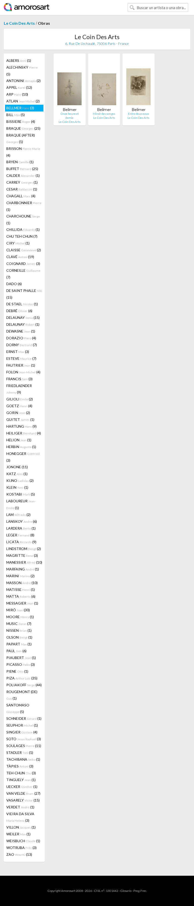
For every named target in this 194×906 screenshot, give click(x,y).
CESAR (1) (21, 189)
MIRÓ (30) (18, 610)
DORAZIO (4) (21, 338)
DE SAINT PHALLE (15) (24, 293)
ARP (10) (17, 94)
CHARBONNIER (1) (23, 206)
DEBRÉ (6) (19, 311)
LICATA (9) (21, 542)
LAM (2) (18, 514)
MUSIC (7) (18, 623)
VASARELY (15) (23, 800)
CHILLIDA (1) (23, 229)
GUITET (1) (20, 419)
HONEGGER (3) (23, 456)
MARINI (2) (20, 576)
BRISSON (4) (23, 151)
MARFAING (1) (22, 569)
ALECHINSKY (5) (22, 70)
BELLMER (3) (20, 108)
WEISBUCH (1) (23, 841)
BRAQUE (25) (23, 128)
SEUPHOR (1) (22, 725)
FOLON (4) (23, 372)
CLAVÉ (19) (20, 257)
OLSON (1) (19, 637)
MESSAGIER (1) (22, 603)
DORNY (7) (21, 345)
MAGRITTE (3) (22, 555)
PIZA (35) (21, 678)
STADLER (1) (19, 752)
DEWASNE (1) (20, 331)
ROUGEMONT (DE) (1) (21, 695)
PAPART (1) (19, 644)
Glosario (125, 891)
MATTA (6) (20, 596)
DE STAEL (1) (22, 304)
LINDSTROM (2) (23, 548)
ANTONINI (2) (23, 80)
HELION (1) (18, 440)
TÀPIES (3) (19, 766)
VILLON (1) (21, 827)
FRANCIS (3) (19, 379)
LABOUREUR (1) (21, 504)
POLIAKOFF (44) (24, 685)
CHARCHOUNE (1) (23, 219)
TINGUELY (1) (21, 780)
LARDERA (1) (21, 528)
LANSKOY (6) (21, 521)
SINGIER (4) (21, 732)
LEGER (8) (20, 535)
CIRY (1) (18, 243)
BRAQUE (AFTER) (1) (20, 138)
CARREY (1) (22, 182)
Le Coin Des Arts (19, 23)
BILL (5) (15, 115)
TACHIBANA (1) (23, 759)
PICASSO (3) (20, 664)
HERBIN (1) (21, 447)
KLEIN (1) (17, 487)
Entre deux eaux (138, 114)
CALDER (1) (23, 175)
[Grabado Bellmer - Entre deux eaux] (138, 82)
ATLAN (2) (23, 101)
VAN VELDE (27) (23, 793)
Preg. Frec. (140, 891)
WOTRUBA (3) (21, 847)
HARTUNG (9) (21, 426)
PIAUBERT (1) (21, 657)
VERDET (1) (20, 807)
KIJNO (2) (20, 480)
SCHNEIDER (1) (23, 718)
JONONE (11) (17, 467)
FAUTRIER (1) (20, 365)
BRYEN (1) (20, 162)
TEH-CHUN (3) (21, 773)
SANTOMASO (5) (17, 708)
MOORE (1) (20, 617)
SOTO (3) (23, 739)
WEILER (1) (18, 834)
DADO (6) (14, 284)
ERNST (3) (17, 351)
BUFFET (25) (22, 169)
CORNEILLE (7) (23, 273)
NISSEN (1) (19, 630)
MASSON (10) (22, 583)
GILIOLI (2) (19, 399)
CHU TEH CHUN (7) (21, 236)
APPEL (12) (19, 87)
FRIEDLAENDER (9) (19, 388)
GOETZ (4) (19, 406)
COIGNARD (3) (23, 263)
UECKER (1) (21, 786)
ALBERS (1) (18, 60)
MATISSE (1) (20, 589)
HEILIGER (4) (23, 433)
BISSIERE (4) (20, 121)
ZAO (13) (19, 854)
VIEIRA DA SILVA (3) (20, 817)
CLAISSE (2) (23, 250)
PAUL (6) (16, 651)
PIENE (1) (17, 671)
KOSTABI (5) (20, 494)
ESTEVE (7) (21, 358)
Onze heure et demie (69, 116)
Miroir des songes (104, 114)
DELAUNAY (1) (22, 324)
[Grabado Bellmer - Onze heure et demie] (69, 82)
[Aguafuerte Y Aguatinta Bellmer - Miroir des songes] (104, 82)
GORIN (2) (18, 412)
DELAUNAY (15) (23, 317)
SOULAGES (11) (23, 746)
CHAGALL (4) (20, 196)
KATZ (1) (17, 474)
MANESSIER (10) (24, 562)
